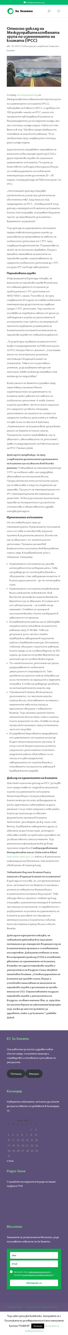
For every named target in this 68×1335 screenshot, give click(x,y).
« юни (10, 1160)
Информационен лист (32, 1311)
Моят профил (14, 1307)
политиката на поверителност (37, 1275)
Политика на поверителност (41, 1307)
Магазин (34, 1073)
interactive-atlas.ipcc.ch (20, 856)
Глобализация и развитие (34, 46)
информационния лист (39, 1272)
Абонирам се (34, 1282)
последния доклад (27, 94)
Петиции (16, 1073)
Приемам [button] (37, 1326)
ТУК (20, 1185)
